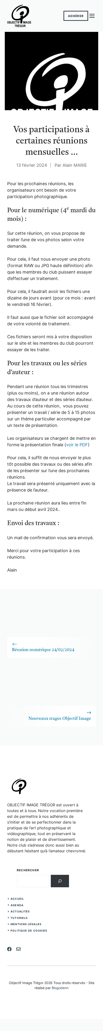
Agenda (17, 905)
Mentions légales (26, 924)
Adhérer (76, 16)
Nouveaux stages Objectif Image (60, 718)
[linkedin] (18, 949)
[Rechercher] (60, 881)
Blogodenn (60, 988)
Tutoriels (19, 918)
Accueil (17, 898)
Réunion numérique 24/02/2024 (43, 650)
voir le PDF (77, 444)
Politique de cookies (29, 930)
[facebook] (9, 949)
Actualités (20, 911)
